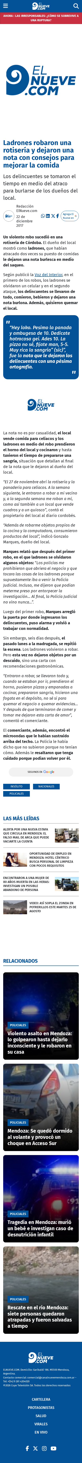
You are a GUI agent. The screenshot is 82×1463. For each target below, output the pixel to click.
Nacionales (46, 786)
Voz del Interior (48, 274)
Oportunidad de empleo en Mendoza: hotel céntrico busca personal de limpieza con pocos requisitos (51, 860)
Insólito (16, 786)
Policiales (17, 793)
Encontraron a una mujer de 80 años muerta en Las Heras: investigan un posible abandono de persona (26, 884)
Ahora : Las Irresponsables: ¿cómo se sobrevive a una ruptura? (41, 18)
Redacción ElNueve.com (26, 208)
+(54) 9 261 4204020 (18, 1381)
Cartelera (41, 1399)
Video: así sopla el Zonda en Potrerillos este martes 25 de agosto (52, 907)
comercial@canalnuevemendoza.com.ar (50, 1377)
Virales (41, 1424)
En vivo (41, 1432)
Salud (41, 1416)
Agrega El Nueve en (68, 216)
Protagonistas (41, 1407)
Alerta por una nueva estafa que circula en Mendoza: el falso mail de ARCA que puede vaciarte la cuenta (26, 835)
